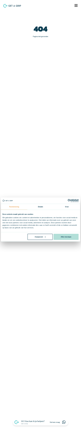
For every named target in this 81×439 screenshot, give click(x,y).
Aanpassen (39, 237)
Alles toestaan (66, 237)
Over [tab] (67, 207)
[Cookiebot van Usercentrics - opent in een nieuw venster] (69, 200)
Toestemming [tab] (14, 207)
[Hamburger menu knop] (75, 6)
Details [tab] (40, 207)
